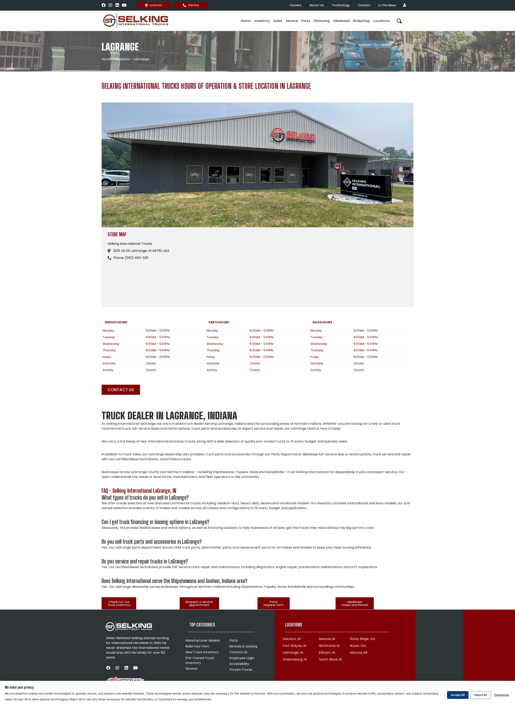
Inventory (262, 21)
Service (292, 21)
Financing (322, 21)
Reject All (480, 695)
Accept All (458, 695)
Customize (501, 695)
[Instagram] (110, 5)
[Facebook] (104, 5)
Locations (156, 5)
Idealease (341, 21)
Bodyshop (361, 21)
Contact (364, 5)
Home (245, 21)
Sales (277, 21)
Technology (341, 5)
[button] (405, 5)
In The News (387, 5)
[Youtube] (124, 5)
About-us (316, 5)
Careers (295, 5)
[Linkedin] (117, 5)
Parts (306, 21)
